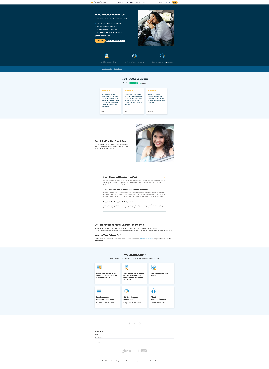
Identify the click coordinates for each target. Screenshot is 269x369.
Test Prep (137, 2)
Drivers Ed (120, 2)
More (143, 2)
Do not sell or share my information (159, 361)
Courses (96, 334)
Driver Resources (98, 337)
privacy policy (137, 361)
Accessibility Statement (100, 342)
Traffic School (129, 2)
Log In (174, 2)
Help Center (168, 2)
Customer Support (99, 331)
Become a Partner (99, 340)
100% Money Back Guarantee (115, 40)
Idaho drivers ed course (146, 238)
